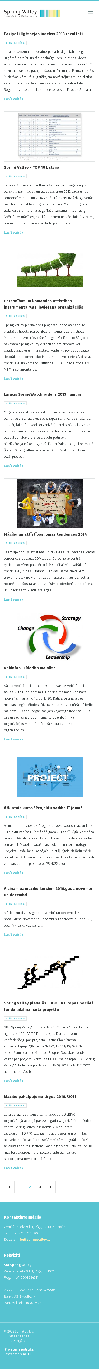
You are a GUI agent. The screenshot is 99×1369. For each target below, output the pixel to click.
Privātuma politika (19, 1349)
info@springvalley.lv (33, 1239)
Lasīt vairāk (13, 99)
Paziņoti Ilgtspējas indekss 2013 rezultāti (43, 33)
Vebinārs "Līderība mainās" (29, 667)
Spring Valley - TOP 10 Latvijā (31, 167)
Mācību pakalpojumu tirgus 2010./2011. (40, 1096)
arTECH (28, 1354)
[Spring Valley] (32, 13)
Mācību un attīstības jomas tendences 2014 (45, 534)
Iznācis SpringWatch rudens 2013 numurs (42, 394)
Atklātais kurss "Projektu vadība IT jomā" (43, 807)
